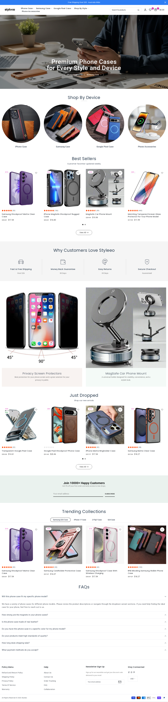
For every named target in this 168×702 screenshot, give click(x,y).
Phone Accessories (31, 11)
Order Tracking (50, 681)
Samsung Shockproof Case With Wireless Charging (101, 571)
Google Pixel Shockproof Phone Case (62, 451)
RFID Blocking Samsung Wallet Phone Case (145, 571)
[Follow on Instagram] (131, 672)
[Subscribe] (119, 681)
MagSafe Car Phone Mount (99, 214)
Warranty (5, 689)
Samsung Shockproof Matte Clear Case (18, 215)
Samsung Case (43, 8)
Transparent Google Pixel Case (17, 451)
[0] (150, 10)
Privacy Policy (7, 681)
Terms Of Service (8, 685)
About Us (47, 673)
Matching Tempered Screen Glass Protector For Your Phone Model (144, 215)
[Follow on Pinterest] (134, 672)
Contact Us (48, 677)
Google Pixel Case (62, 8)
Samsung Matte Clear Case (141, 451)
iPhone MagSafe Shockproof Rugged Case (61, 215)
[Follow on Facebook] (129, 672)
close (3, 2)
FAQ (45, 685)
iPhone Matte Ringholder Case (100, 451)
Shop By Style (80, 8)
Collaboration (49, 689)
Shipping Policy (8, 677)
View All (83, 233)
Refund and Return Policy (12, 673)
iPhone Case (27, 8)
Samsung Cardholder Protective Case (62, 570)
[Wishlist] (36, 173)
